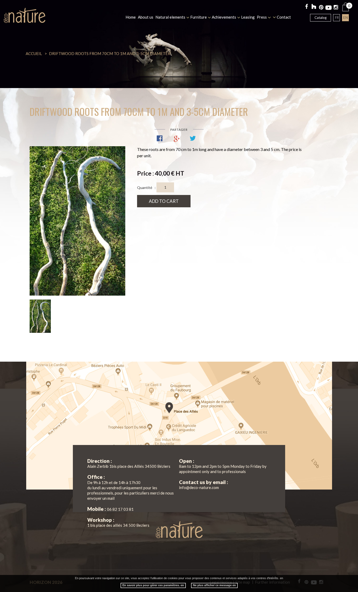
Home (131, 17)
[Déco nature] (24, 15)
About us (145, 17)
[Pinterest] (321, 7)
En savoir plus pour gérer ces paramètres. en (153, 585)
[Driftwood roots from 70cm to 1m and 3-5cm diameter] (77, 221)
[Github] (314, 7)
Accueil (34, 53)
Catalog (320, 17)
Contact (284, 17)
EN (345, 17)
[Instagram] (336, 7)
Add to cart (164, 201)
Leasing (248, 17)
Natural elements (170, 17)
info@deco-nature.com (199, 487)
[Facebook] (306, 6)
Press (262, 17)
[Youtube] (328, 7)
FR (337, 17)
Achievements (224, 17)
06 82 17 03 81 (120, 509)
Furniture (198, 17)
